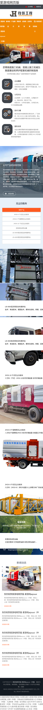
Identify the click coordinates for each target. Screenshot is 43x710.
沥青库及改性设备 (21, 228)
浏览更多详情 (7, 606)
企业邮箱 (30, 6)
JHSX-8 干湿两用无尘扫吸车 (21, 219)
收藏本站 (38, 6)
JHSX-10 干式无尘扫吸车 (21, 223)
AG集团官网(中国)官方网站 (9, 697)
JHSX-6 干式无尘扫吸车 (21, 214)
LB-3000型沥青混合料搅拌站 (21, 232)
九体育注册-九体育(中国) (28, 697)
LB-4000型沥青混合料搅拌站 (21, 237)
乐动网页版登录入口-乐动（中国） (26, 709)
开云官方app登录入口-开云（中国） (25, 704)
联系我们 (39, 21)
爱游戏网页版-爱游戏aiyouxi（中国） (3, 31)
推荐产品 (21, 210)
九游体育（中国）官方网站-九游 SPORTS (22, 702)
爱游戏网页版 (9, 2)
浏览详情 (11, 193)
